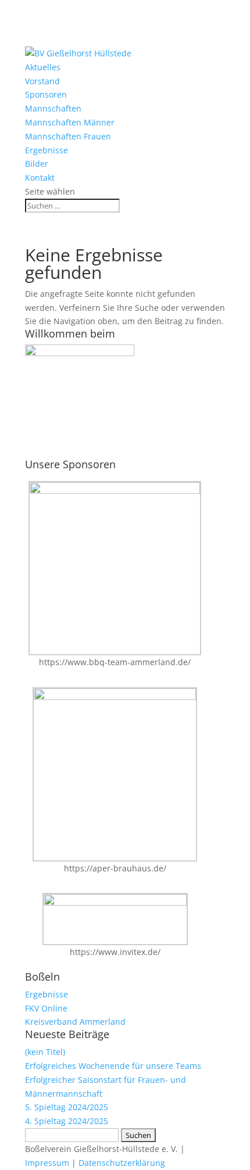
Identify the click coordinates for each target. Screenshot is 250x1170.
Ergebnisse (46, 150)
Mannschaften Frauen (68, 136)
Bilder (36, 163)
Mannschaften (53, 108)
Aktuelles (42, 67)
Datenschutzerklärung (121, 1162)
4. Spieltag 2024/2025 (66, 1120)
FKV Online (46, 1008)
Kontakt (40, 177)
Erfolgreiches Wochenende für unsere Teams (113, 1065)
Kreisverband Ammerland (75, 1021)
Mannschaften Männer (70, 122)
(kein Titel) (45, 1051)
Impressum (47, 1162)
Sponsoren (46, 94)
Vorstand (42, 81)
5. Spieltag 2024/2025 (66, 1106)
